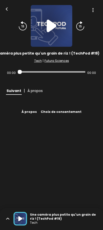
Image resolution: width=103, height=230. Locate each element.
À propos (29, 112)
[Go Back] (7, 8)
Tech (38, 61)
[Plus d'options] (93, 10)
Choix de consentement (61, 112)
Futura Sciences (56, 61)
